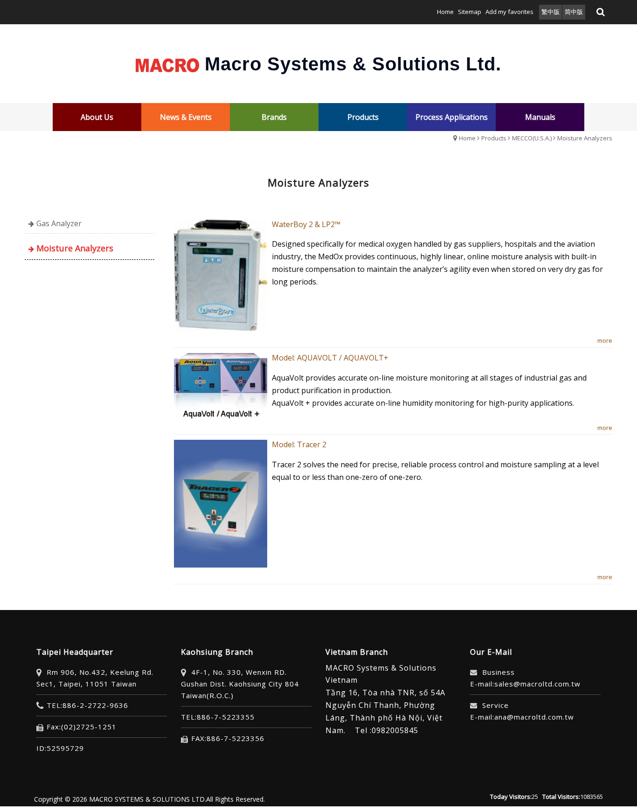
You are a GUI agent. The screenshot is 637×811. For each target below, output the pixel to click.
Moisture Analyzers (584, 138)
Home (467, 138)
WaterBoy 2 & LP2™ (306, 224)
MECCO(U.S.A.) (532, 138)
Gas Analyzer (59, 223)
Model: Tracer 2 (299, 444)
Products (493, 138)
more (604, 340)
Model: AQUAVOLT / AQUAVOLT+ (330, 358)
